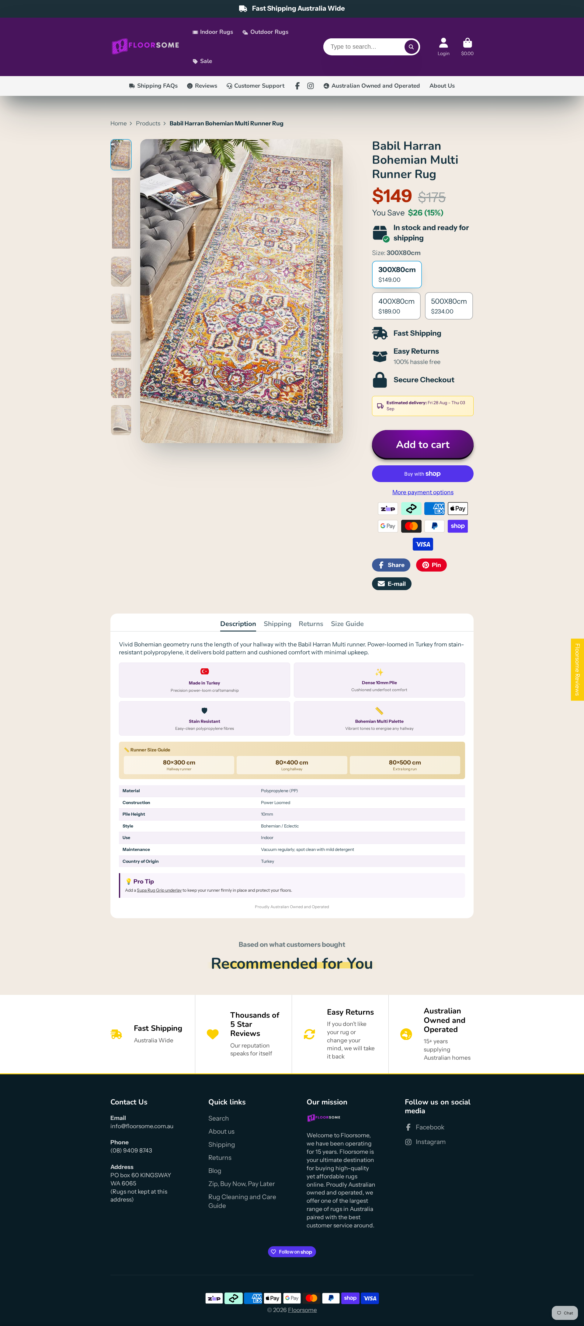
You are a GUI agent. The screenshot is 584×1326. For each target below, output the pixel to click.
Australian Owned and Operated (376, 86)
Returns (311, 623)
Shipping (277, 623)
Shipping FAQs (157, 86)
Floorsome (302, 1310)
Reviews (206, 86)
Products (148, 123)
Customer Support (259, 86)
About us (221, 1131)
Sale (206, 61)
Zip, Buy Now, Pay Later (241, 1184)
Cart (467, 47)
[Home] (145, 47)
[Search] (412, 47)
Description (238, 623)
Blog (214, 1170)
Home (118, 123)
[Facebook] (297, 85)
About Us (442, 86)
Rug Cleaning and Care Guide (242, 1201)
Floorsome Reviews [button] (577, 669)
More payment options (423, 492)
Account (444, 47)
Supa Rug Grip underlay (159, 890)
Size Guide (347, 623)
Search (218, 1118)
